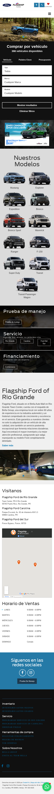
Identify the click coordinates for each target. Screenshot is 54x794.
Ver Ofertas (9, 743)
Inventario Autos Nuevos (17, 708)
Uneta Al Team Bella (14, 756)
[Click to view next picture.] (46, 134)
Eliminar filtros (27, 111)
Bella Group (9, 752)
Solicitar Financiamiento (18, 736)
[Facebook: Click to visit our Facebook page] (22, 672)
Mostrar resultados (27, 105)
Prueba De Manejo (27, 681)
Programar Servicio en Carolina (22, 724)
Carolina (27, 341)
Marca (6, 79)
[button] (4, 34)
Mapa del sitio (35, 782)
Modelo (7, 89)
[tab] (7, 59)
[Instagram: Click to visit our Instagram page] (30, 672)
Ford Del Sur (44, 342)
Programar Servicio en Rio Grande (23, 720)
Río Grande (10, 341)
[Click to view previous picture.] (8, 134)
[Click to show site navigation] (49, 13)
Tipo (6, 68)
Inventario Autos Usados (17, 711)
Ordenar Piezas (11, 727)
